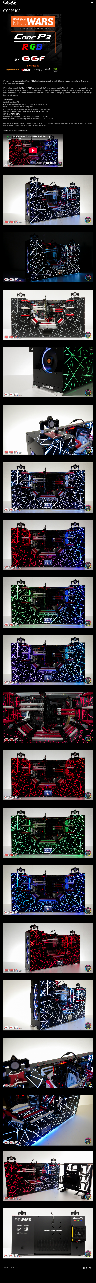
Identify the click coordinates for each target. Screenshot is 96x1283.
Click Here (20, 83)
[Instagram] (86, 1268)
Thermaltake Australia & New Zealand (66, 123)
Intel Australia (84, 123)
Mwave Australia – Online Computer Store (28, 123)
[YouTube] (90, 1268)
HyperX (50, 123)
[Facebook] (83, 1268)
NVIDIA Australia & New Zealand (14, 126)
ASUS (45, 123)
